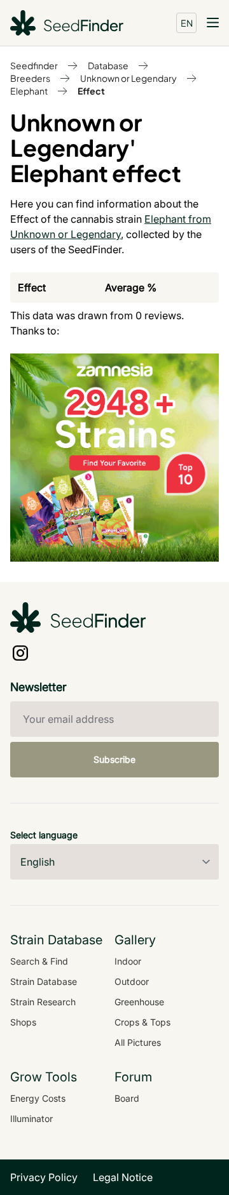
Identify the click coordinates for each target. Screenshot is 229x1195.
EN (187, 23)
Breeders (30, 78)
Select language (44, 834)
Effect (91, 90)
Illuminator (31, 1118)
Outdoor (131, 981)
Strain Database (43, 981)
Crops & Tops (142, 1022)
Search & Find (39, 961)
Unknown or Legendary (128, 78)
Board (126, 1098)
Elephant (29, 90)
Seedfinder (34, 65)
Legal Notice (123, 1177)
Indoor (127, 961)
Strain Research (43, 1001)
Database (108, 65)
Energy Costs (38, 1098)
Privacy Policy (44, 1177)
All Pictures (137, 1042)
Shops (23, 1022)
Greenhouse (139, 1001)
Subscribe (114, 759)
